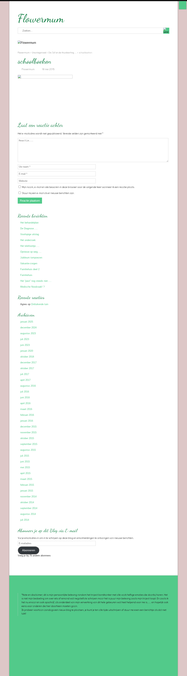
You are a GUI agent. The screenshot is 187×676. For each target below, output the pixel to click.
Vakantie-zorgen (28, 263)
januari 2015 (26, 490)
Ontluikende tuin (39, 304)
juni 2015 (25, 461)
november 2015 (28, 432)
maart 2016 (26, 409)
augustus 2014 (28, 514)
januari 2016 (26, 420)
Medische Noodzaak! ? (32, 286)
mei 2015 (25, 467)
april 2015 (25, 473)
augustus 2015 (28, 450)
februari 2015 (27, 485)
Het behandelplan (29, 222)
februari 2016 (27, 415)
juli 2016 (24, 391)
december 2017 (28, 362)
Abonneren (28, 550)
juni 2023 (25, 345)
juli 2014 (24, 519)
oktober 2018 (27, 356)
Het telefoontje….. (29, 246)
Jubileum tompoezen (31, 257)
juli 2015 (24, 455)
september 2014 (28, 508)
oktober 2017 (27, 368)
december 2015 (28, 426)
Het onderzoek (28, 240)
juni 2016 (25, 397)
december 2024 (28, 327)
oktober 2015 (27, 438)
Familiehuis (26, 275)
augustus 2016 (28, 385)
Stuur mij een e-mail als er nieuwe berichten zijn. (48, 193)
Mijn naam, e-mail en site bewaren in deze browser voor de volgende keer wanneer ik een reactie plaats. (78, 187)
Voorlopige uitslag (29, 234)
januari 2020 (26, 350)
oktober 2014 (27, 502)
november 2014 (28, 496)
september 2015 (28, 444)
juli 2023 (24, 339)
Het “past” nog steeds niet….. (35, 281)
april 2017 (25, 380)
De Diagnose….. (29, 228)
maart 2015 (26, 479)
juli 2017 (24, 374)
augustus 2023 (28, 333)
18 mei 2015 (48, 69)
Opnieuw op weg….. (30, 251)
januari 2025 (26, 321)
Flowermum (41, 18)
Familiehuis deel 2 (29, 269)
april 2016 (25, 403)
